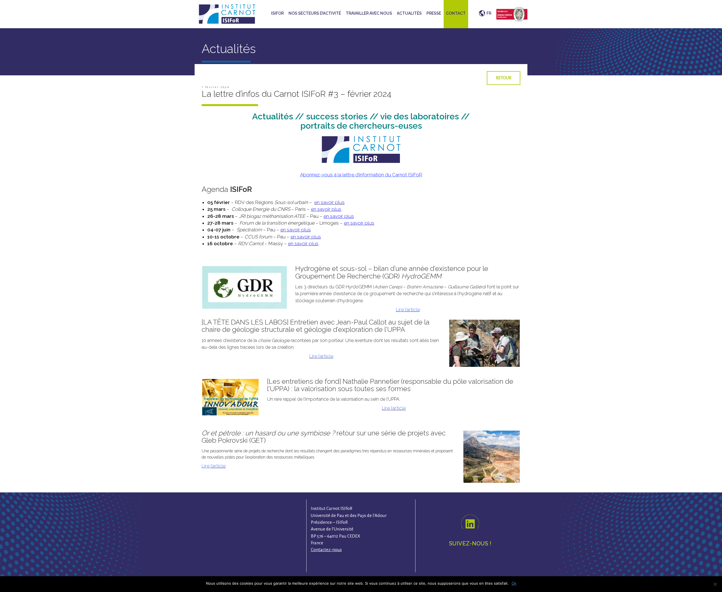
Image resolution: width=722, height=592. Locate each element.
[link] (408, 309)
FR (489, 13)
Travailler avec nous (369, 13)
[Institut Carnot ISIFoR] (227, 13)
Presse (433, 13)
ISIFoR (277, 13)
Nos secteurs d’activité (315, 13)
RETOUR (503, 77)
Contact (456, 13)
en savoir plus (338, 216)
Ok (514, 583)
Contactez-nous (326, 549)
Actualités (409, 13)
